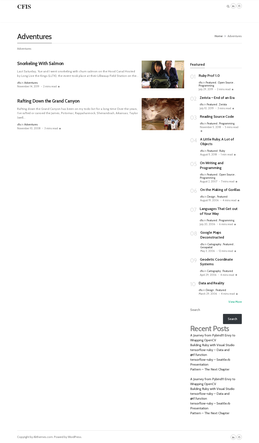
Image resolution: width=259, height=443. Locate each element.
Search (195, 310)
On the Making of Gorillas (220, 189)
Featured (211, 82)
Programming (206, 85)
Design (211, 196)
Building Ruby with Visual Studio (212, 345)
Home (219, 36)
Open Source (225, 82)
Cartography (214, 244)
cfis (19, 82)
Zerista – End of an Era (217, 97)
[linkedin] (233, 6)
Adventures (31, 82)
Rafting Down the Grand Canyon (48, 101)
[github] (239, 6)
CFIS (24, 6)
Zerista (223, 104)
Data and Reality (211, 283)
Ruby (222, 150)
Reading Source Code (217, 116)
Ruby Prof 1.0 (209, 75)
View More (235, 302)
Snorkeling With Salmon (40, 63)
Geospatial (206, 247)
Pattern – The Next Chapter (209, 369)
